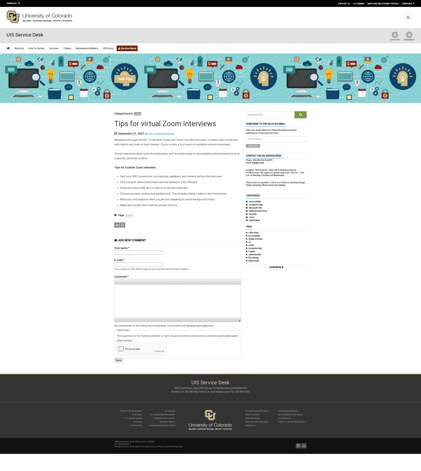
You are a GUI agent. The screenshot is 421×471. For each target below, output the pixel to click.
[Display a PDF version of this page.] (122, 225)
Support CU (344, 3)
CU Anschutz (136, 425)
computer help (255, 248)
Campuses (407, 3)
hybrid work (253, 261)
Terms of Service (171, 447)
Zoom (137, 114)
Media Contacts (252, 414)
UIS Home (108, 48)
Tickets (67, 48)
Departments (409, 40)
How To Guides (36, 48)
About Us (19, 48)
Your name (121, 248)
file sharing (253, 258)
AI (249, 242)
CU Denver (137, 422)
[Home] (39, 22)
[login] (181, 447)
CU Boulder (137, 414)
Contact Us (250, 425)
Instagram (298, 445)
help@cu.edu (258, 163)
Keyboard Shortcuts (258, 211)
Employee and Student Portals (383, 3)
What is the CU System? (131, 411)
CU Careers (358, 3)
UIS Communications (161, 133)
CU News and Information (257, 411)
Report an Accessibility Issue (291, 422)
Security (253, 214)
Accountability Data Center (290, 414)
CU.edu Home (395, 40)
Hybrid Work (254, 220)
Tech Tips (125, 79)
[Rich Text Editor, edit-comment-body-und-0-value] (177, 301)
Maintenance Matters (87, 48)
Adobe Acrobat (255, 239)
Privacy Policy (156, 447)
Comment (121, 276)
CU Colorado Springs (133, 418)
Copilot (251, 251)
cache (251, 245)
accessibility (254, 236)
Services (54, 48)
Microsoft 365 (255, 208)
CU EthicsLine (284, 418)
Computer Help (256, 205)
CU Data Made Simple (288, 411)
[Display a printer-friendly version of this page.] (117, 225)
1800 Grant (253, 233)
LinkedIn (304, 445)
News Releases (252, 418)
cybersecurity (254, 254)
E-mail (119, 260)
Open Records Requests (256, 422)
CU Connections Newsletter (162, 414)
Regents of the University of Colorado (132, 447)
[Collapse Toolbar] (238, 283)
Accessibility (255, 201)
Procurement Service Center (162, 425)
